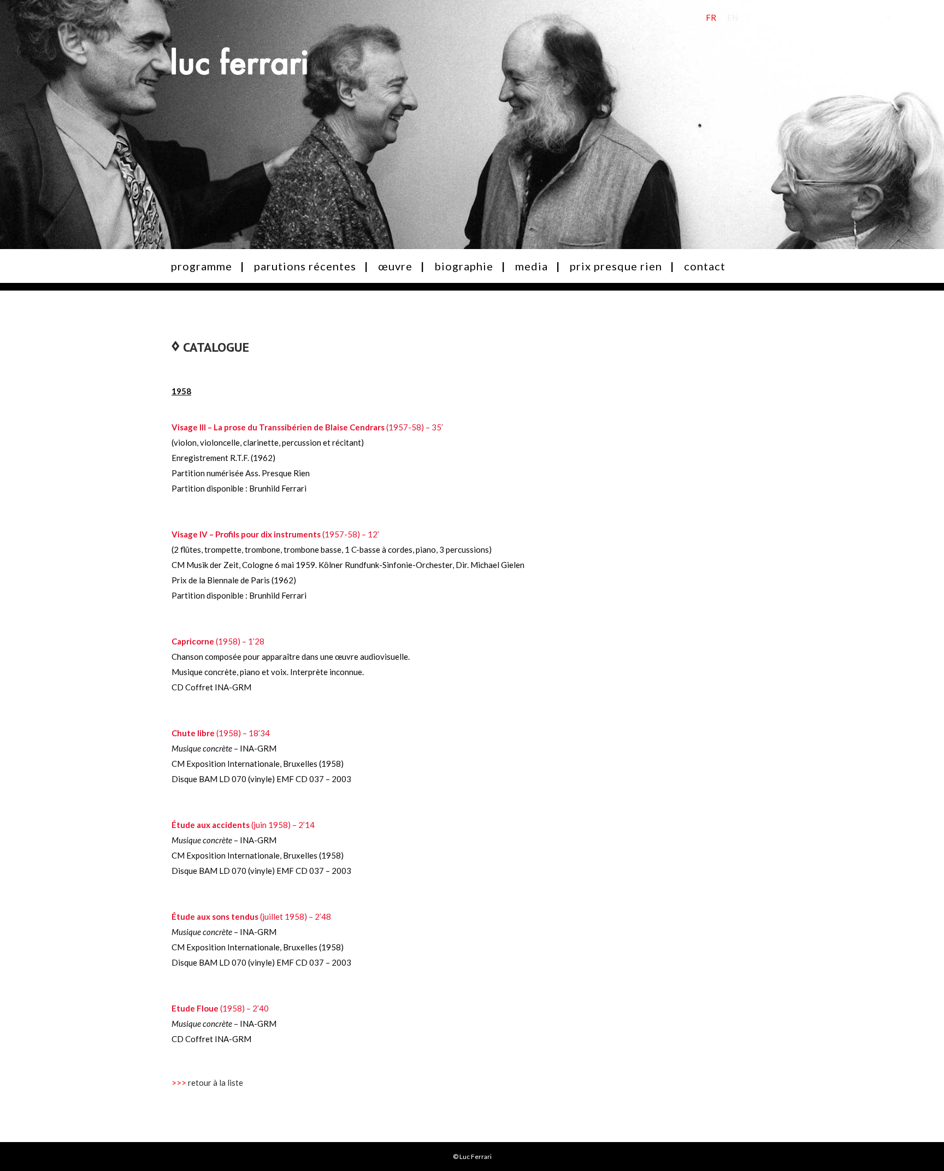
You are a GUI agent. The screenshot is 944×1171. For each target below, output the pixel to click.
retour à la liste (215, 1082)
